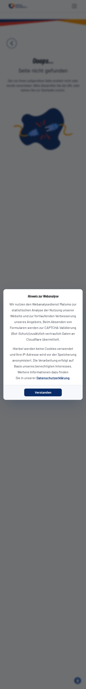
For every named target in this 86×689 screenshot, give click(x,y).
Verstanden (43, 392)
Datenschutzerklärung (53, 378)
